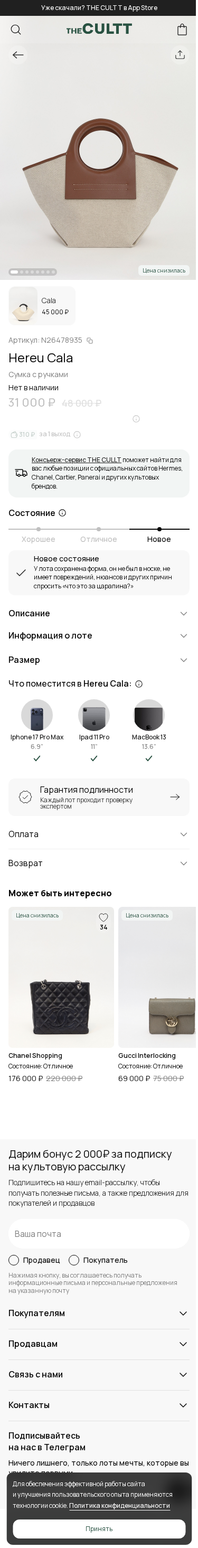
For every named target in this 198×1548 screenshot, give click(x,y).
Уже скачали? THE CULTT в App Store (99, 7)
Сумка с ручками (38, 374)
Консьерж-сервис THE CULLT (76, 459)
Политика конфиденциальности (119, 1505)
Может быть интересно (60, 893)
